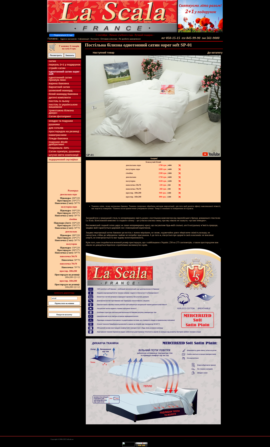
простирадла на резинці (64, 131)
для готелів (56, 128)
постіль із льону (59, 101)
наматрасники (58, 135)
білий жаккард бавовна (63, 94)
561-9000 (211, 38)
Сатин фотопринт (60, 116)
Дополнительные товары (191, 439)
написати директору (64, 293)
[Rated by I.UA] (128, 446)
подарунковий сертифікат (63, 159)
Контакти (95, 39)
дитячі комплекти (60, 97)
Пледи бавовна (58, 138)
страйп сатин (57, 68)
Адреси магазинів (68, 39)
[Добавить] (179, 165)
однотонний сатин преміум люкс (60, 78)
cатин (52, 61)
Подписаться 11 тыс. (63, 35)
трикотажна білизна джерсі (61, 111)
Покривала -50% (59, 148)
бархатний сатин (59, 87)
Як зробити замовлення (130, 39)
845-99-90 (191, 38)
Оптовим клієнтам (109, 39)
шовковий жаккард (60, 90)
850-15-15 (170, 38)
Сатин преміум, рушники (64, 151)
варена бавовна (59, 83)
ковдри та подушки (61, 120)
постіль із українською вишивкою (63, 105)
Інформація (83, 39)
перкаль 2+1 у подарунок (64, 64)
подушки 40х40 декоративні (58, 143)
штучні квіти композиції (63, 155)
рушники (54, 124)
